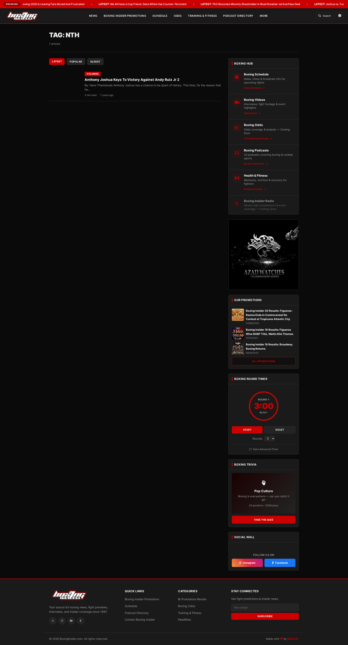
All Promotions (263, 361)
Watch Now (251, 113)
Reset (280, 429)
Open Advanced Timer (265, 449)
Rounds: (258, 438)
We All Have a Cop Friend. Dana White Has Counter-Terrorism (142, 4)
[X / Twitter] (52, 620)
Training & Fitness (202, 15)
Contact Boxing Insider (140, 619)
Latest (57, 61)
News (93, 15)
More (264, 15)
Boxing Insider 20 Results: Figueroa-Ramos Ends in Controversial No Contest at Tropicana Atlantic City (269, 315)
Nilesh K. (293, 638)
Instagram (249, 562)
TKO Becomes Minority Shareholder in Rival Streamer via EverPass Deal (250, 4)
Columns (93, 73)
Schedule (159, 15)
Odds (177, 15)
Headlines (184, 619)
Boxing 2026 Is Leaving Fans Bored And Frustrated (47, 4)
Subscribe (265, 616)
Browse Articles (253, 189)
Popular (76, 61)
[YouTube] (71, 620)
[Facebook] (80, 620)
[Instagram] (62, 620)
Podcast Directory (238, 15)
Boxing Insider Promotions (125, 15)
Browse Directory (254, 163)
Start (247, 429)
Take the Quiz (263, 519)
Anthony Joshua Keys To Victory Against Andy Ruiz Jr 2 (132, 80)
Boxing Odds (186, 606)
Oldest (95, 61)
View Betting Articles (256, 138)
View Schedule (253, 87)
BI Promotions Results (192, 599)
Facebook (281, 562)
